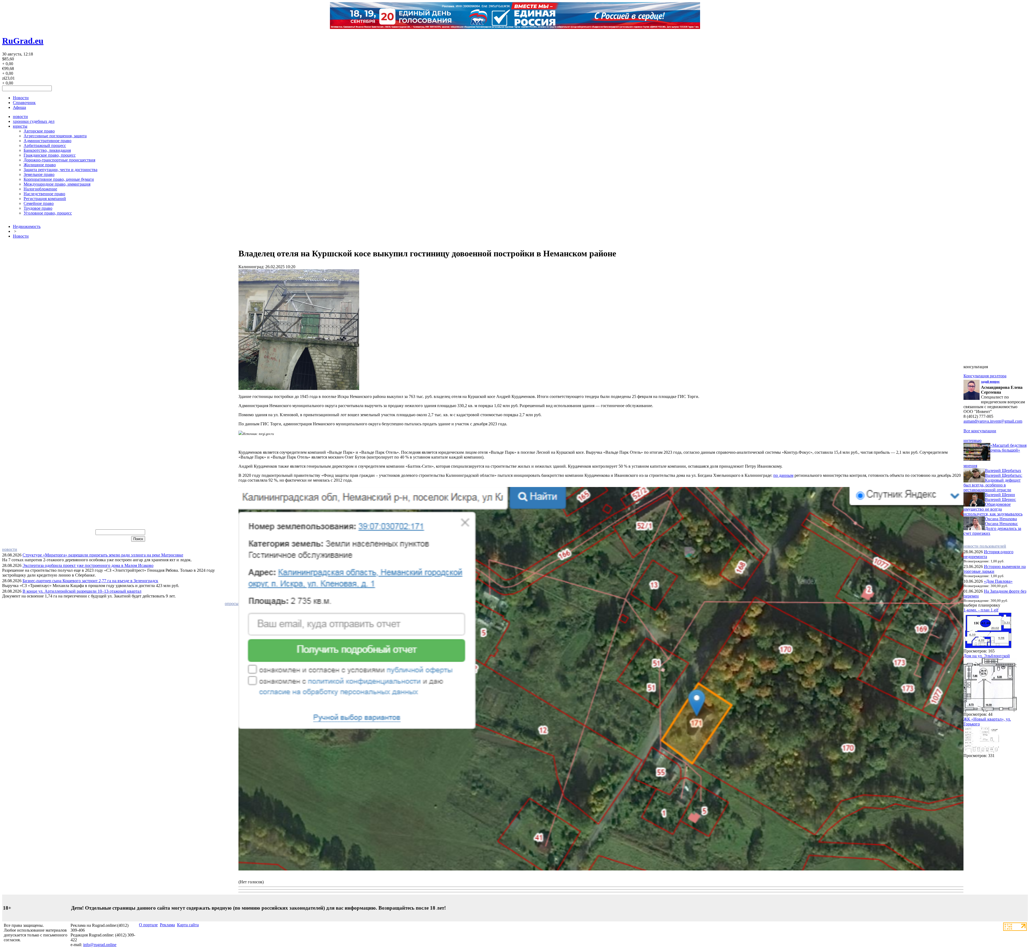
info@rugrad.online (99, 944)
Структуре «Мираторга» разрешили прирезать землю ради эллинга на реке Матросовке (103, 555)
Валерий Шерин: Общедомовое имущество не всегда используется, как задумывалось (992, 506)
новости (20, 116)
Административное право (47, 140)
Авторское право (39, 131)
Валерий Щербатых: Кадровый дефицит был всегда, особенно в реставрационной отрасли (992, 482)
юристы (20, 126)
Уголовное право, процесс (48, 213)
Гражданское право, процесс (50, 155)
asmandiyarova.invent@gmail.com (992, 421)
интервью (972, 440)
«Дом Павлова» (998, 581)
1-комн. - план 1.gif (980, 610)
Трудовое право (38, 208)
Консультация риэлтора (984, 376)
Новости (21, 97)
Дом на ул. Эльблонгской (986, 656)
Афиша (19, 107)
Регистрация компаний (45, 198)
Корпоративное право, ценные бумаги (59, 179)
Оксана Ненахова (1001, 518)
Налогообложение (40, 189)
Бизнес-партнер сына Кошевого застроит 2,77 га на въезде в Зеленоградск (90, 580)
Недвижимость (27, 226)
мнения (970, 465)
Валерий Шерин (1000, 494)
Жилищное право (40, 165)
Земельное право (39, 174)
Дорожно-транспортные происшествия (59, 160)
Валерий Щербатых (1003, 470)
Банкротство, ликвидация (47, 150)
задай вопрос (990, 381)
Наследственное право (44, 193)
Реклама (167, 925)
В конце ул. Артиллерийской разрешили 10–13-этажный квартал (82, 591)
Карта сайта (188, 925)
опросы (231, 603)
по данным (783, 475)
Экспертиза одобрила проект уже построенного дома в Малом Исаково (88, 565)
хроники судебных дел (33, 121)
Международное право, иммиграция (57, 184)
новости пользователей (984, 546)
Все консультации (979, 431)
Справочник (24, 102)
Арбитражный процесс (45, 145)
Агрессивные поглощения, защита (55, 136)
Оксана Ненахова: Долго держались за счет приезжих (992, 528)
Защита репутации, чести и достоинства (60, 169)
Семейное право (39, 203)
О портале (148, 925)
